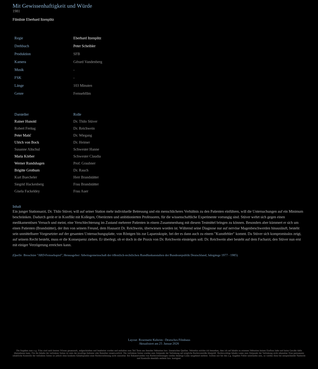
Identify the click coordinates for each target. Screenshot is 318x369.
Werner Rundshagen (29, 163)
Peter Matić (22, 135)
